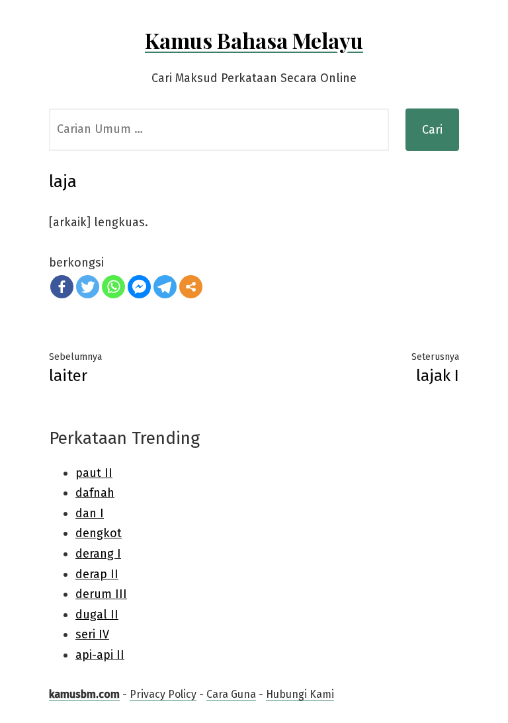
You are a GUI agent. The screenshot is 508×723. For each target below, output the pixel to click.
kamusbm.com (84, 694)
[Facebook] (61, 286)
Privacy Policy (163, 694)
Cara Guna (231, 694)
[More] (190, 286)
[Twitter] (87, 286)
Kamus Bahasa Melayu (254, 40)
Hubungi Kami (300, 694)
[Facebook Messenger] (139, 286)
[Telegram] (165, 286)
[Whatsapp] (113, 286)
